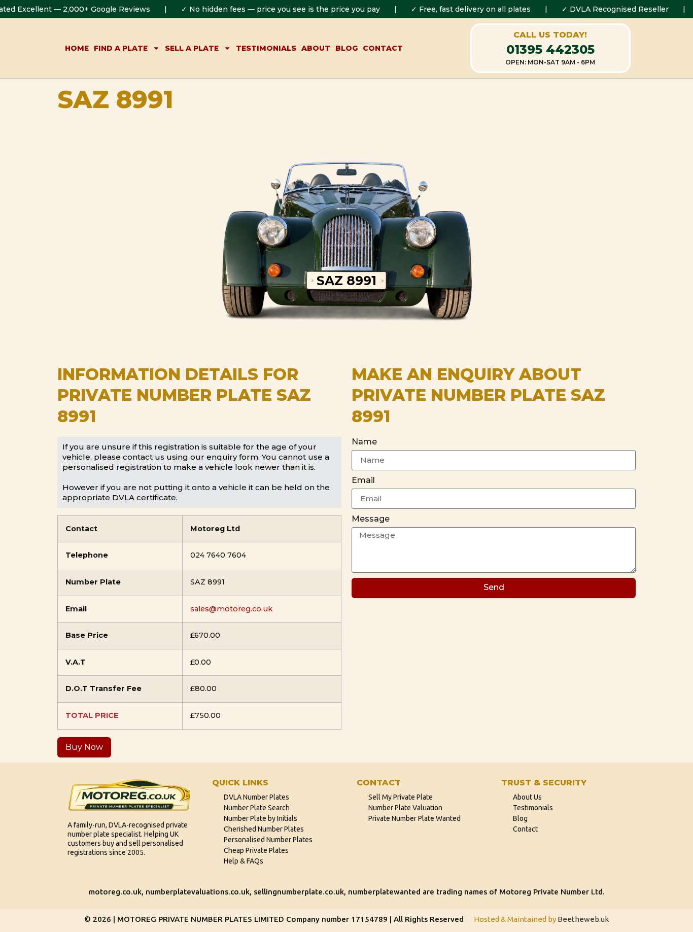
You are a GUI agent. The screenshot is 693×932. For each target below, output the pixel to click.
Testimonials (266, 48)
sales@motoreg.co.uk (231, 608)
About (315, 48)
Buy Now (84, 747)
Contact (383, 48)
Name (364, 441)
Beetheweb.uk (583, 919)
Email (363, 480)
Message (371, 519)
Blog (346, 48)
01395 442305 (550, 49)
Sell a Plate (192, 48)
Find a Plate (121, 48)
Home (77, 48)
